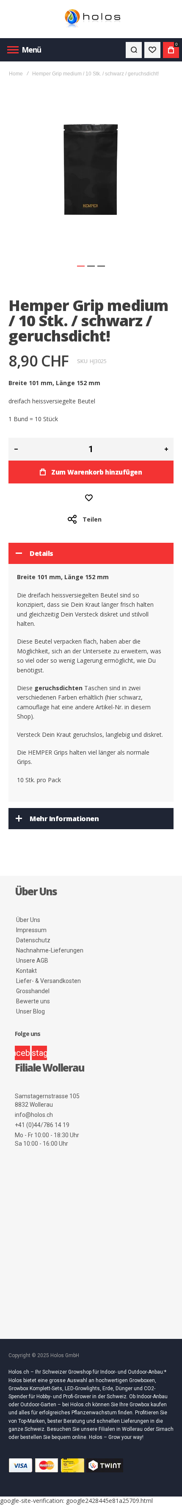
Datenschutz (33, 940)
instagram (39, 1053)
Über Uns (28, 919)
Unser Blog (30, 1011)
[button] (81, 266)
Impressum (31, 930)
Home (16, 74)
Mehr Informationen (64, 818)
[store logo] (91, 19)
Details (41, 553)
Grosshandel (33, 991)
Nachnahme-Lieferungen (49, 950)
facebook (22, 1053)
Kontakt (26, 970)
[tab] (91, 553)
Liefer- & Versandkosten (48, 980)
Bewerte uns (33, 1001)
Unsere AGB (32, 960)
